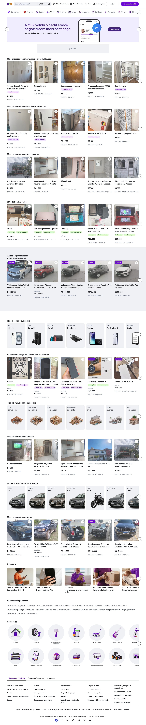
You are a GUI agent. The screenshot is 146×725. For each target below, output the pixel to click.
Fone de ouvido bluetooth (80, 610)
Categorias (15, 12)
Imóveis (63, 12)
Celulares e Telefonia (15, 686)
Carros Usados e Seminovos (18, 689)
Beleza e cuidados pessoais (98, 700)
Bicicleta (102, 610)
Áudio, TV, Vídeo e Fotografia (45, 696)
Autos (74, 12)
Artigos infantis (93, 686)
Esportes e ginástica (95, 696)
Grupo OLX (108, 709)
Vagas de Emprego (68, 693)
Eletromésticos (39, 689)
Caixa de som (40, 610)
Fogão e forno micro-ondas (61, 610)
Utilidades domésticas (122, 692)
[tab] (16, 678)
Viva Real (127, 709)
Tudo (52, 12)
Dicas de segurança (27, 709)
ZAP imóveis (118, 709)
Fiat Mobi (107, 606)
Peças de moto (120, 699)
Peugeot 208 (22, 606)
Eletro (134, 12)
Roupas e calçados (95, 693)
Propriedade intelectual (72, 709)
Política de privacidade (55, 709)
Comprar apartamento (113, 610)
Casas (9, 700)
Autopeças (85, 12)
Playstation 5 (30, 610)
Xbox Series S (93, 610)
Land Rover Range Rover (62, 606)
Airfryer (21, 610)
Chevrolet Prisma (77, 606)
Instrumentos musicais (122, 695)
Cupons (41, 12)
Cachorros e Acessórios (43, 700)
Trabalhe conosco (98, 709)
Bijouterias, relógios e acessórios (122, 687)
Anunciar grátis (131, 4)
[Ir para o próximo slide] (140, 81)
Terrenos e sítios (94, 689)
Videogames (38, 693)
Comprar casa (11, 614)
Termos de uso (41, 709)
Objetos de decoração (122, 702)
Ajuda (18, 709)
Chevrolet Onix (11, 606)
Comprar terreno (32, 614)
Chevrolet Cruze (116, 606)
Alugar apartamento (128, 610)
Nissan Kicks (98, 606)
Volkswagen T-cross (34, 606)
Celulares (98, 12)
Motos (9, 693)
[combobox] (33, 4)
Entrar (113, 4)
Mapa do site (86, 709)
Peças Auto (65, 689)
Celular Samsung (12, 610)
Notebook (49, 610)
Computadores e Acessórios (18, 696)
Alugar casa (21, 614)
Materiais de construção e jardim (70, 701)
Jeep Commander (47, 606)
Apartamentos (66, 686)
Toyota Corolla (88, 606)
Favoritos (30, 12)
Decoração (111, 12)
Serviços (64, 696)
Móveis (123, 12)
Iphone (125, 606)
